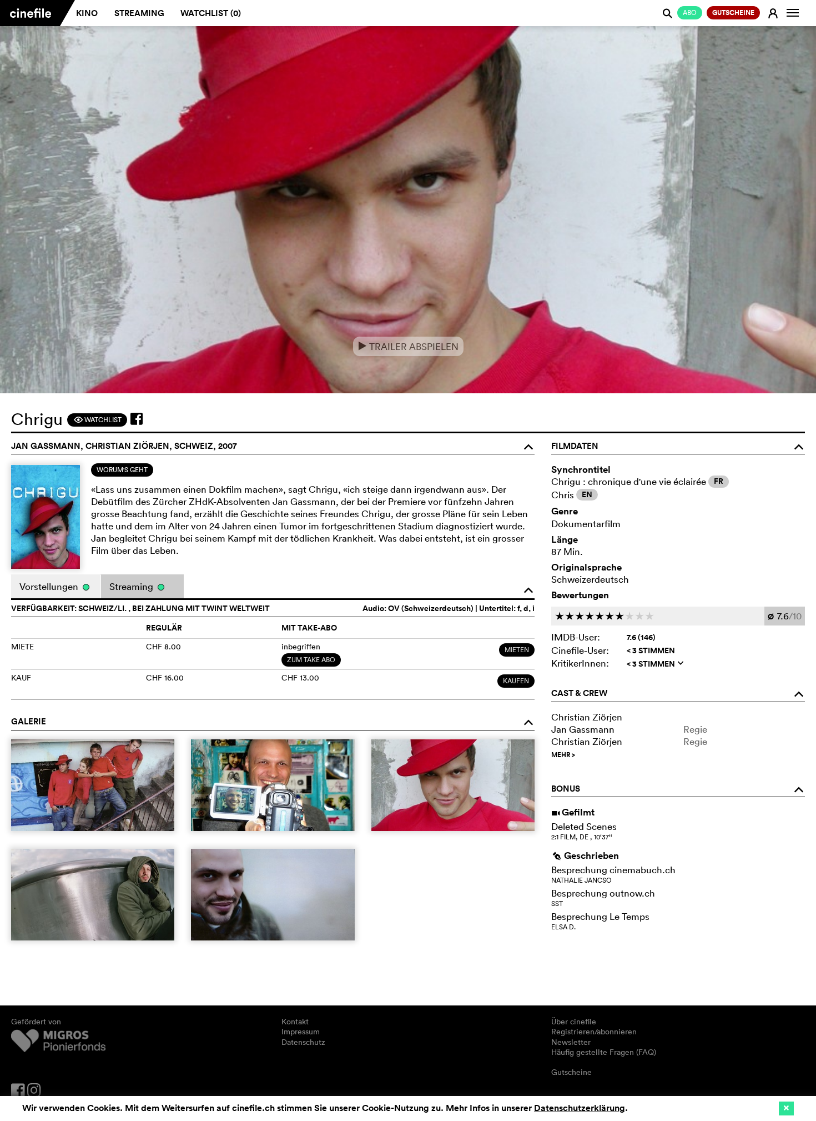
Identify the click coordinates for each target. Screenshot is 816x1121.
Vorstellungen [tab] (49, 586)
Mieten (517, 649)
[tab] (122, 470)
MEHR (563, 755)
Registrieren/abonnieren (594, 1032)
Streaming (139, 13)
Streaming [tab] (132, 586)
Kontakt (295, 1022)
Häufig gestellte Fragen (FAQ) (603, 1052)
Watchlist (97, 419)
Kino (87, 13)
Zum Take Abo (311, 659)
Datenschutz (303, 1042)
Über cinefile (573, 1022)
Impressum (300, 1032)
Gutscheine (571, 1072)
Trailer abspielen (408, 346)
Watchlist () (210, 13)
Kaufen (516, 680)
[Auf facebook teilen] (136, 419)
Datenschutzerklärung (579, 1108)
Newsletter (571, 1042)
